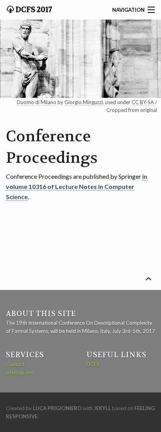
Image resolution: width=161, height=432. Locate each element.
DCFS (92, 364)
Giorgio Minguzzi (83, 102)
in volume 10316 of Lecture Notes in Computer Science (76, 186)
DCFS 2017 (33, 9)
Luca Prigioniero (57, 408)
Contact (15, 364)
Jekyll (102, 408)
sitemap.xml (20, 372)
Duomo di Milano (36, 102)
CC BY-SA (143, 102)
